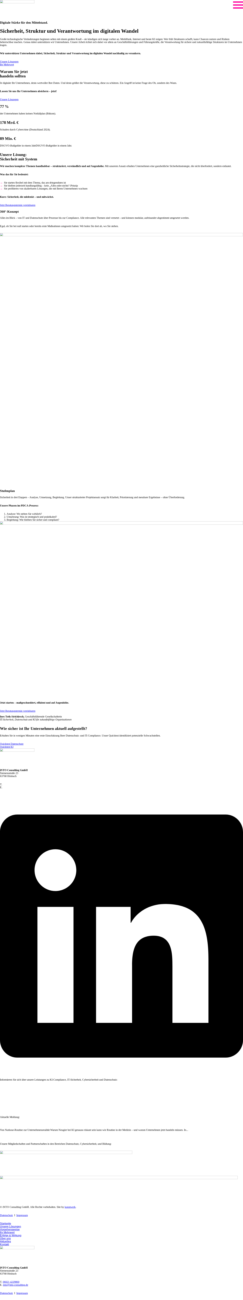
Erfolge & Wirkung (10, 1099)
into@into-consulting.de (15, 787)
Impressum (22, 1215)
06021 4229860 (11, 784)
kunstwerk (70, 1207)
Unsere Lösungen (9, 1091)
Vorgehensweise (8, 1093)
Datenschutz (6, 1215)
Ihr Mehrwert (7, 1096)
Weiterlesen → (7, 1138)
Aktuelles (5, 1105)
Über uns (5, 1102)
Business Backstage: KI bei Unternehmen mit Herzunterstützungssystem (48, 1123)
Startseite (4, 1088)
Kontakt (4, 1108)
